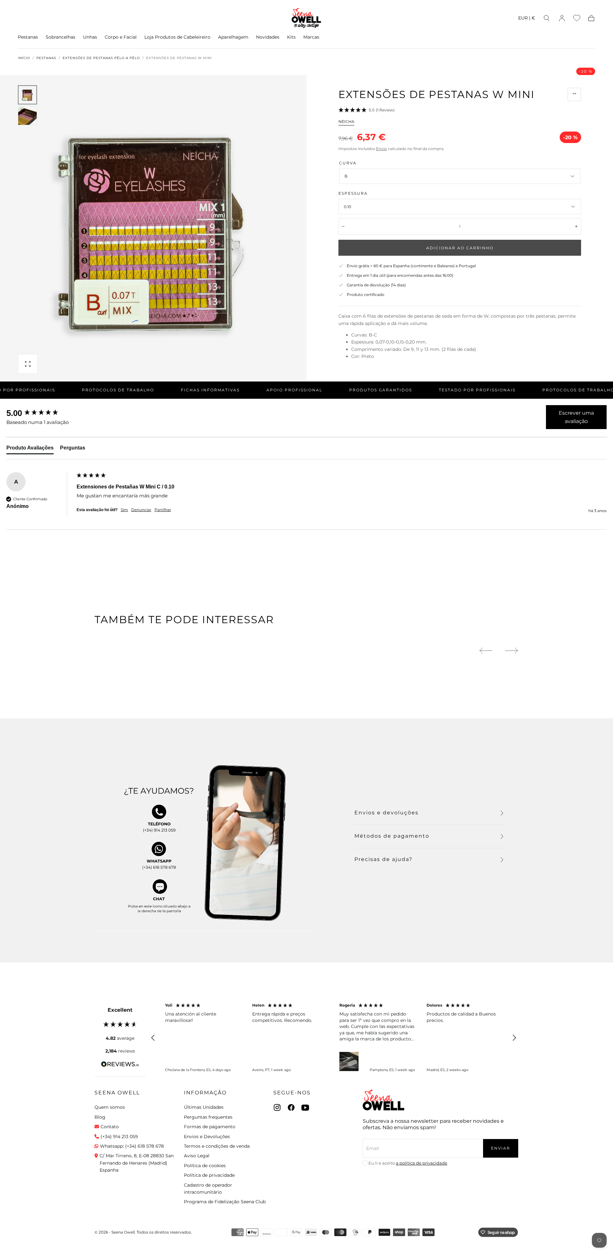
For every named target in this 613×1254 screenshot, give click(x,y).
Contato (110, 1126)
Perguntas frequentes (208, 1117)
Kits (291, 37)
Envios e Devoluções (207, 1136)
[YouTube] (305, 1107)
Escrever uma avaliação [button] (576, 417)
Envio (381, 148)
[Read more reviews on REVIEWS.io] (120, 1065)
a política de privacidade (421, 1163)
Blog (100, 1117)
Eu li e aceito (407, 1163)
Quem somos (110, 1107)
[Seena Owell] (383, 1100)
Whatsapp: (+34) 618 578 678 (132, 1146)
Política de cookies (205, 1165)
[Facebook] (291, 1107)
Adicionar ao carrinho (460, 248)
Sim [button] (124, 509)
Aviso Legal (196, 1156)
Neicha (346, 121)
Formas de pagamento (209, 1126)
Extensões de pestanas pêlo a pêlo (101, 58)
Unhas (90, 37)
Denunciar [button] (141, 509)
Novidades (267, 37)
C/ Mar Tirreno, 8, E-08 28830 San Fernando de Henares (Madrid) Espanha (137, 1163)
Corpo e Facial (121, 37)
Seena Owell (117, 1093)
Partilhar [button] (163, 509)
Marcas (311, 37)
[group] (39, 413)
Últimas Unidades (203, 1107)
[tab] (30, 449)
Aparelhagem (233, 37)
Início (24, 58)
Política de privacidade (209, 1175)
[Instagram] (277, 1107)
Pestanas (28, 37)
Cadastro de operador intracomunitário (208, 1188)
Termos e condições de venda (217, 1146)
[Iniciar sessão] (562, 18)
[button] (526, 19)
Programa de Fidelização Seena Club (225, 1202)
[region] (334, 1038)
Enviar (500, 1148)
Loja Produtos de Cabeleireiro (177, 37)
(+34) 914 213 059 (119, 1136)
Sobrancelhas (60, 37)
